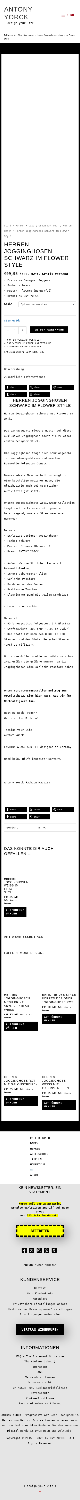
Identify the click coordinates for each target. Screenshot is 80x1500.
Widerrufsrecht (40, 1382)
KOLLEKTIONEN (40, 1138)
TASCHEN (36, 1159)
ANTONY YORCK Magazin (40, 1264)
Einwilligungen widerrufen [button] (40, 1314)
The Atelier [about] (40, 1361)
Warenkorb (40, 1298)
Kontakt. (55, 758)
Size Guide (12, 320)
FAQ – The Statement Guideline (40, 1356)
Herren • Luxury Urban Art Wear (37, 225)
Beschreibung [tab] (14, 369)
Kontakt (40, 1288)
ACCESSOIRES (39, 1153)
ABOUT (34, 1174)
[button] (16, 387)
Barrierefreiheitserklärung (40, 1403)
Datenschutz (40, 1392)
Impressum (40, 1366)
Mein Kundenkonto (40, 1293)
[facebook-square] (25, 1250)
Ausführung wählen (15, 912)
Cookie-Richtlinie (40, 1398)
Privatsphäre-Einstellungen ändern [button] (40, 1303)
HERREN (35, 1148)
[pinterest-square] (47, 1250)
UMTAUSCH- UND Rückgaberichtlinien (40, 1387)
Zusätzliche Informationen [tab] (24, 376)
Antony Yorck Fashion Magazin (27, 782)
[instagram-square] (40, 1250)
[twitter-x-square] (32, 1250)
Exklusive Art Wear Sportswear (19, 35)
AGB (40, 1372)
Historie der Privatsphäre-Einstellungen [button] (40, 1309)
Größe (8, 303)
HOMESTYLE (37, 1164)
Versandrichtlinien (40, 1377)
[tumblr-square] (55, 1250)
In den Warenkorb (49, 329)
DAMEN (34, 1143)
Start (7, 225)
